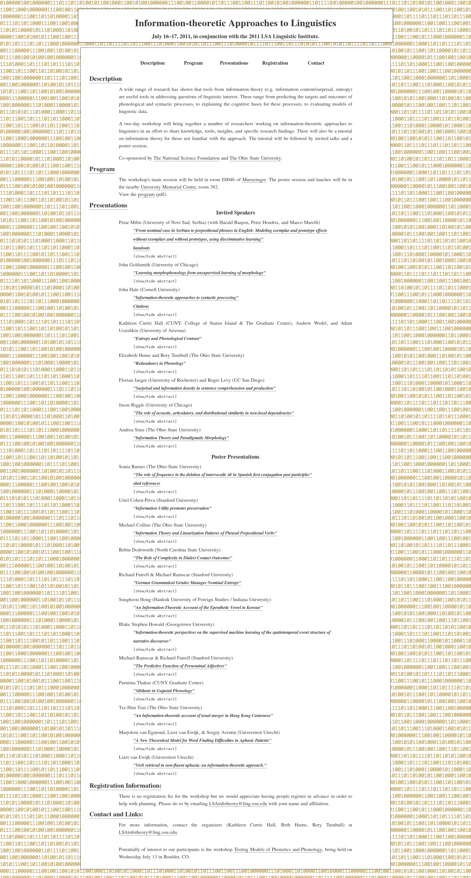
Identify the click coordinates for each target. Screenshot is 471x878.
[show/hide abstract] (155, 256)
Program (193, 62)
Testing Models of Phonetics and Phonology (278, 849)
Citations (141, 306)
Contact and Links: (116, 814)
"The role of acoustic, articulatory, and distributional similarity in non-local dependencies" (213, 413)
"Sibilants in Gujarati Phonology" (164, 691)
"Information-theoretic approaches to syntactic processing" (185, 297)
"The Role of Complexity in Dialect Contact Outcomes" (182, 558)
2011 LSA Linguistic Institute (283, 36)
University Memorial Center (168, 186)
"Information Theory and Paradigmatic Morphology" (181, 438)
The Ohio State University (255, 157)
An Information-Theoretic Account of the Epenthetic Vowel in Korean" (199, 607)
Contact (316, 62)
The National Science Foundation (186, 157)
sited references (146, 483)
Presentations (234, 62)
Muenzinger (254, 179)
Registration (275, 62)
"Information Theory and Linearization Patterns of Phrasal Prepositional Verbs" (205, 533)
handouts (141, 248)
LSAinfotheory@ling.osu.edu (238, 803)
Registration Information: (125, 785)
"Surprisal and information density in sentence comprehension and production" (204, 388)
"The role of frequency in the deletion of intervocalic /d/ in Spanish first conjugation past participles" (222, 474)
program (146, 194)
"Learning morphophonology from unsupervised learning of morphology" (199, 273)
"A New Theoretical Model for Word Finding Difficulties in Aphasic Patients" (202, 740)
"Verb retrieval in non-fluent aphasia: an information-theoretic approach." (200, 765)
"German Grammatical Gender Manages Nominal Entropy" (187, 583)
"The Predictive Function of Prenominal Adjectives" (180, 666)
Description (152, 62)
